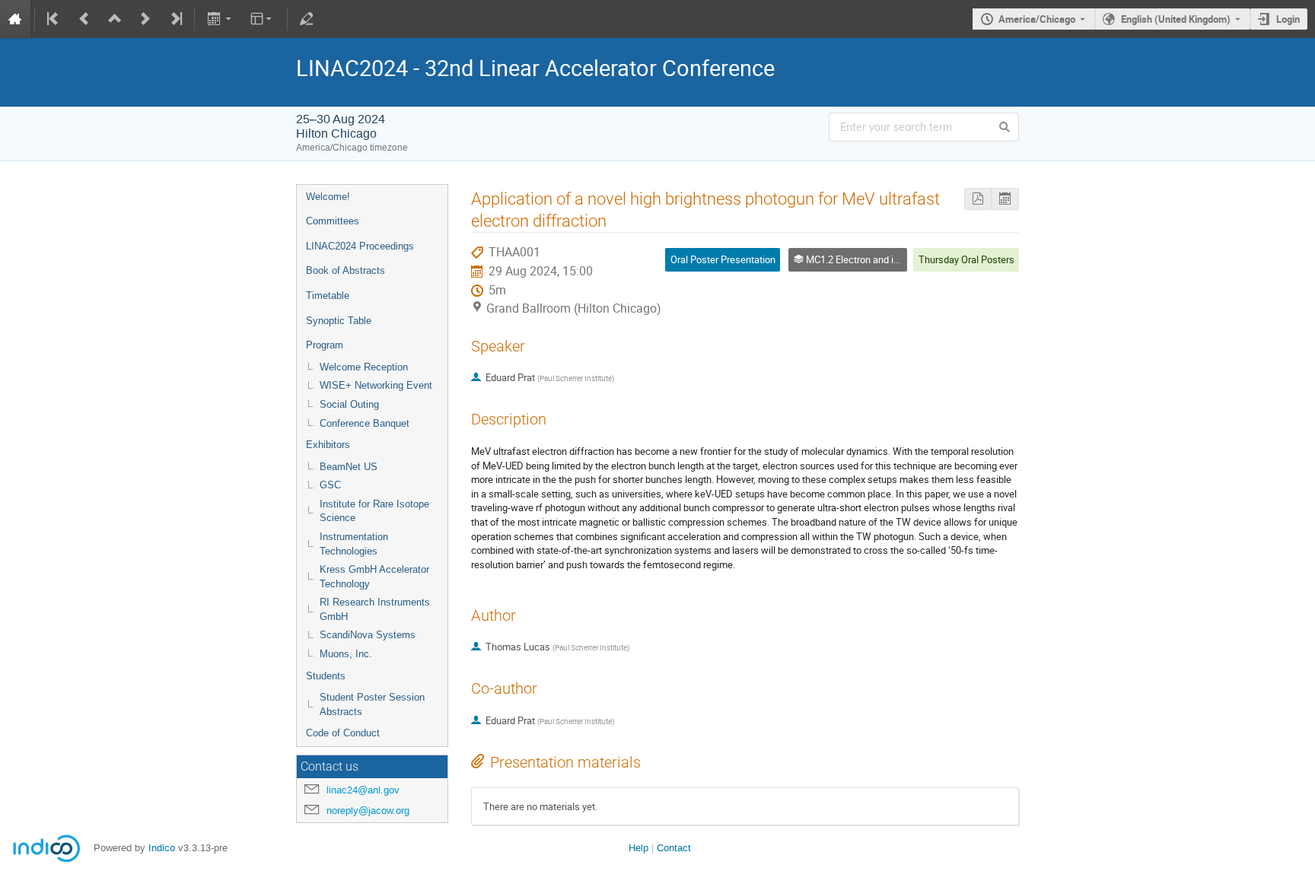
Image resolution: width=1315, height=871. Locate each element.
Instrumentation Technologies (354, 544)
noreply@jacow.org (367, 810)
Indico (161, 847)
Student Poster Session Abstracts (372, 704)
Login (1288, 19)
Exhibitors (328, 444)
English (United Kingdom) (1176, 19)
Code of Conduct (343, 733)
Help (638, 847)
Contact (674, 847)
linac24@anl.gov (363, 790)
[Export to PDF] (978, 199)
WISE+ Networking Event (376, 385)
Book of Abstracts (345, 270)
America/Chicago (1036, 19)
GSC (330, 485)
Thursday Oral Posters (966, 259)
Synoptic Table (338, 320)
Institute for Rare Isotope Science (374, 511)
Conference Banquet (364, 423)
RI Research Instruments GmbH (375, 609)
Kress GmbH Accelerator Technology (374, 577)
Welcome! (328, 196)
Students (325, 676)
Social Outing (349, 404)
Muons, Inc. (346, 654)
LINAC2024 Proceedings (360, 246)
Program (324, 345)
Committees (332, 221)
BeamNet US (348, 466)
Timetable (327, 295)
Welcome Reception (364, 367)
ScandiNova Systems (368, 635)
